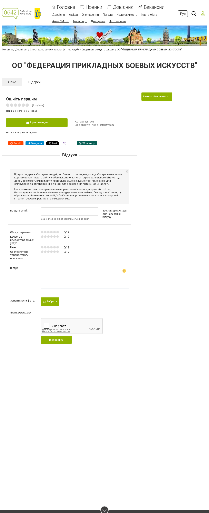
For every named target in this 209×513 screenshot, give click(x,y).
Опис (12, 82)
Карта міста (149, 14)
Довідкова (98, 21)
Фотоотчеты (117, 21)
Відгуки (34, 82)
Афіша (73, 14)
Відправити (56, 339)
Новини (94, 7)
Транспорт (80, 21)
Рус (183, 14)
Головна (66, 7)
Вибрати (51, 301)
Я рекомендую (38, 122)
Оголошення (90, 14)
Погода (108, 14)
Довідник (123, 7)
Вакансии (154, 7)
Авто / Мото (60, 21)
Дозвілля (58, 14)
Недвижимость (127, 14)
